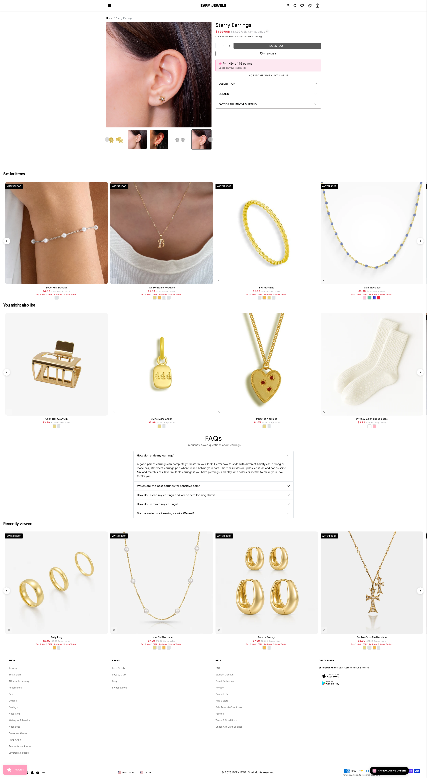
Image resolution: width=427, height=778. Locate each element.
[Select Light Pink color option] (365, 298)
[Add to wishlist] (9, 281)
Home (109, 18)
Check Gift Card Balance (229, 726)
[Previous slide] (107, 139)
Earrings (13, 707)
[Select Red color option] (379, 298)
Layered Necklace (19, 752)
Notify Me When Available (268, 75)
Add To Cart (97, 280)
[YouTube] (38, 772)
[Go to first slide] (210, 139)
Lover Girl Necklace (162, 637)
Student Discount (225, 674)
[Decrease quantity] (218, 46)
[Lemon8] (43, 772)
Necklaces (14, 726)
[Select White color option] (369, 426)
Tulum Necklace (372, 287)
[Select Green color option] (369, 298)
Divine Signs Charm (161, 419)
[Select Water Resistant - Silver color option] (57, 298)
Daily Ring (56, 637)
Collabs (13, 700)
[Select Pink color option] (374, 426)
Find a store (222, 700)
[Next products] (420, 241)
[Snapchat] (32, 772)
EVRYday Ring (266, 287)
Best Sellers (15, 674)
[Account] (288, 5)
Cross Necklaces (18, 733)
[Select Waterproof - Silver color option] (169, 298)
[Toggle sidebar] (310, 6)
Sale (11, 694)
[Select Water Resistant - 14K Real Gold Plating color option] (155, 298)
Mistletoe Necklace (266, 419)
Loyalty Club (119, 674)
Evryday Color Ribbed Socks (372, 419)
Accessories (15, 687)
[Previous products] (6, 241)
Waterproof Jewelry (19, 720)
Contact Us (222, 694)
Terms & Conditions (226, 720)
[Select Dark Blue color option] (374, 298)
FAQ (218, 668)
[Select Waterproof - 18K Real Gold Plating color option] (159, 298)
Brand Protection (225, 681)
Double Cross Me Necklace (372, 637)
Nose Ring (14, 713)
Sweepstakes (119, 687)
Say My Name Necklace (161, 287)
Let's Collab (118, 668)
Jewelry (13, 668)
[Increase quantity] (229, 46)
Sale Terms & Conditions (229, 707)
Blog (114, 681)
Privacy (220, 687)
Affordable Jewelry (19, 681)
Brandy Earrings (267, 637)
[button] (109, 5)
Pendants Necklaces (20, 746)
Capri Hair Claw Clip (56, 419)
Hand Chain (15, 739)
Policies (220, 713)
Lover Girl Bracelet (56, 287)
